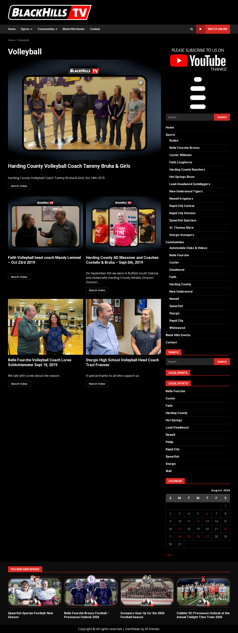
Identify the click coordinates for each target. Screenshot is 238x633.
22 (225, 529)
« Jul (168, 555)
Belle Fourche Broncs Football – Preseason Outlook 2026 (91, 592)
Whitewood (177, 328)
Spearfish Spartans (182, 220)
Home (11, 29)
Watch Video (19, 186)
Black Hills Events (74, 29)
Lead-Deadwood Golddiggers (189, 184)
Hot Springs (174, 420)
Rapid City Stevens (182, 213)
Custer (174, 262)
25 (188, 536)
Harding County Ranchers (187, 169)
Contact (95, 29)
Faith (172, 277)
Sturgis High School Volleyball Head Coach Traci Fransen (123, 327)
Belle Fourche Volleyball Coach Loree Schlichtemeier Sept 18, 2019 (45, 327)
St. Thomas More (181, 227)
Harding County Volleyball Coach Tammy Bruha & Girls (84, 110)
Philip (169, 442)
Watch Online (217, 29)
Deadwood (176, 270)
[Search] (191, 29)
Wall (168, 471)
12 (198, 521)
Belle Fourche (179, 255)
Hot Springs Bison (181, 177)
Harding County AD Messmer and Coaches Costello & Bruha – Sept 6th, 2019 (123, 224)
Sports (25, 29)
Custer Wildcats (180, 155)
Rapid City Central (181, 206)
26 (198, 536)
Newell (174, 299)
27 (207, 536)
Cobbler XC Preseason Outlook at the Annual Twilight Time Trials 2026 (203, 592)
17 (179, 529)
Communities (46, 29)
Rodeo (173, 140)
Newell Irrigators (181, 198)
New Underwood (180, 291)
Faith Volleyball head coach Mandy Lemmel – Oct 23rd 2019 (45, 224)
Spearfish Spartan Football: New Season (34, 592)
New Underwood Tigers (186, 191)
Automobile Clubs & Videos (188, 248)
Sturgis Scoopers (181, 235)
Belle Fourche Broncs (184, 148)
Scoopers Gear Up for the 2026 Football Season (147, 592)
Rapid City (176, 320)
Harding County (180, 284)
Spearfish (176, 306)
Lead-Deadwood (177, 427)
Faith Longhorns (180, 162)
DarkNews (132, 629)
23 (170, 536)
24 (179, 536)
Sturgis (174, 313)
